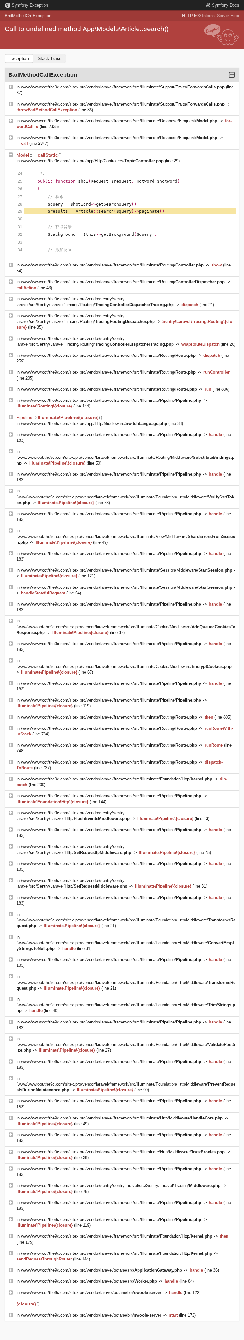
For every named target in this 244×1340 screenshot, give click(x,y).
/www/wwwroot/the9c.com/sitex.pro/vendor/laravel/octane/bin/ (91, 1292)
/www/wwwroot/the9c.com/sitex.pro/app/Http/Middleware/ (94, 423)
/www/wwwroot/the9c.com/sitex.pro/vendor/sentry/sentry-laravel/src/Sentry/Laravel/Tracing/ (120, 1185)
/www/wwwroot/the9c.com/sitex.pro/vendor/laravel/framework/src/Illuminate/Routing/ (112, 265)
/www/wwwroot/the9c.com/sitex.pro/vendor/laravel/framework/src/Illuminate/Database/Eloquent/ (119, 121)
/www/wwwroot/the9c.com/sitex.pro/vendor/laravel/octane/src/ (101, 1270)
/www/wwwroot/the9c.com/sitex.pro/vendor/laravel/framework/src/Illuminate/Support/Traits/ (123, 87)
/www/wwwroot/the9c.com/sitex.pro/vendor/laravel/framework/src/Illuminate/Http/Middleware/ (122, 1118)
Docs (225, 5)
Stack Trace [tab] (50, 58)
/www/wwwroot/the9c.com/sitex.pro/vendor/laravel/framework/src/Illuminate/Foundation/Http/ (116, 779)
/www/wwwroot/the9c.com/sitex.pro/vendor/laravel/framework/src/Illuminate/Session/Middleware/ (126, 570)
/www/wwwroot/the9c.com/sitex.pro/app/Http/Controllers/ (92, 160)
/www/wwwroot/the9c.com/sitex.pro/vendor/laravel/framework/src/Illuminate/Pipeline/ (111, 400)
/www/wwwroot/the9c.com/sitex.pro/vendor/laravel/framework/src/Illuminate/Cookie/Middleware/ (124, 666)
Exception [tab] (19, 58)
